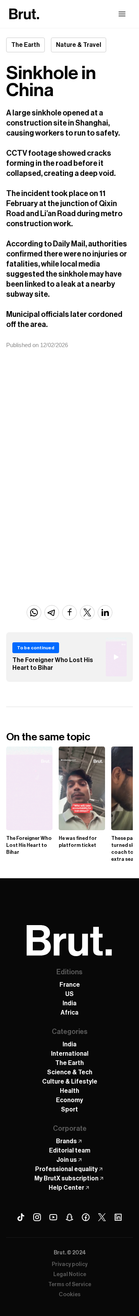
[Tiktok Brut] (21, 1217)
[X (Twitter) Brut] (102, 1217)
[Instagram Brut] (37, 1217)
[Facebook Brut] (85, 1217)
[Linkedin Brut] (118, 1217)
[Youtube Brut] (53, 1217)
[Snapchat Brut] (69, 1217)
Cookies (70, 1294)
